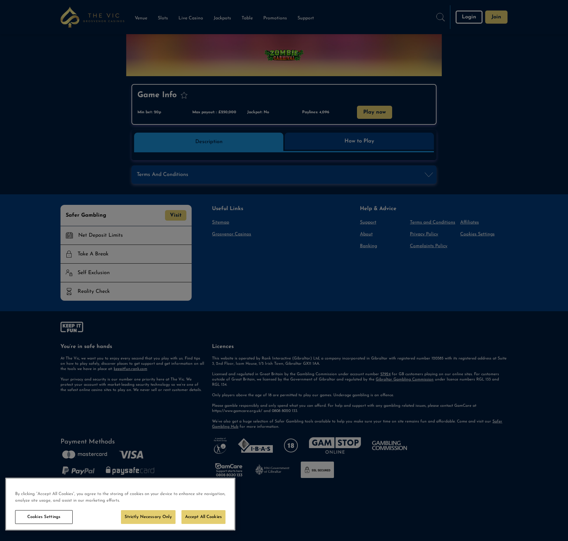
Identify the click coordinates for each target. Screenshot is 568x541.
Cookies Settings (43, 517)
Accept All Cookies (203, 517)
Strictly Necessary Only (148, 517)
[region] (120, 504)
